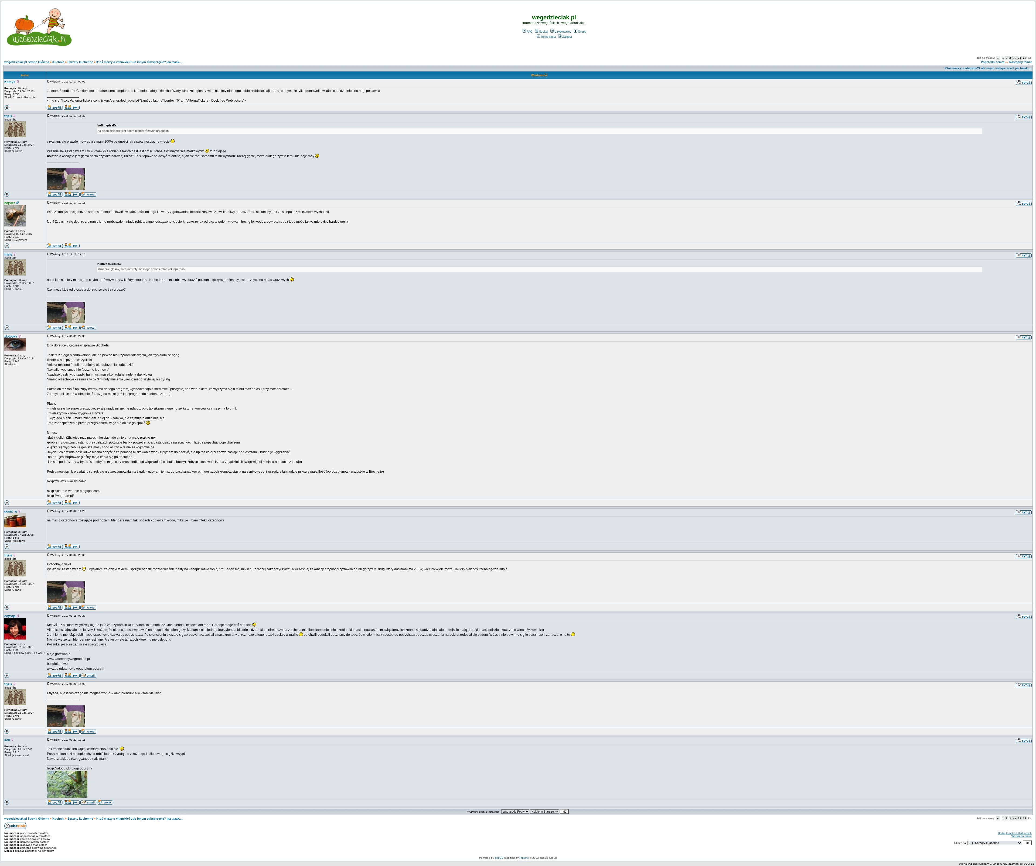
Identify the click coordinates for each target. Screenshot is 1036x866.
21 (1019, 57)
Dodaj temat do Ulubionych (1015, 832)
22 (1024, 57)
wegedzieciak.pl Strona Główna (26, 62)
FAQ (530, 31)
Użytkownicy (562, 31)
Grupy (582, 31)
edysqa (10, 616)
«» (1014, 57)
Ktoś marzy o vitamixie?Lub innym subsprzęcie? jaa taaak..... (139, 62)
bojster (9, 203)
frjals (8, 116)
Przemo (524, 857)
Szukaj (543, 31)
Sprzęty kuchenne (80, 62)
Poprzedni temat (992, 62)
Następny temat (1020, 62)
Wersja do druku (1021, 835)
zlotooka (10, 336)
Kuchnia (58, 62)
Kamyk (9, 82)
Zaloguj (567, 36)
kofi (7, 740)
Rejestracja (548, 36)
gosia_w (10, 511)
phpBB (499, 857)
